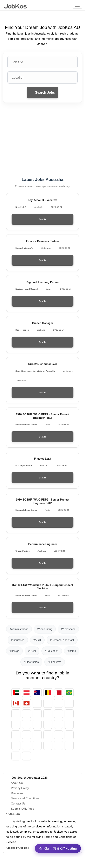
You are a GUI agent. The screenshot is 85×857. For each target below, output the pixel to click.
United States (26, 756)
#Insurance (17, 640)
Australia (37, 692)
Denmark (69, 703)
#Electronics (31, 661)
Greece (48, 713)
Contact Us (18, 803)
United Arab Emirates (16, 692)
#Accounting (44, 629)
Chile (37, 703)
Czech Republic (48, 703)
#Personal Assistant (62, 640)
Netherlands (26, 734)
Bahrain (58, 692)
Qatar (26, 745)
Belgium (48, 692)
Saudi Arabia (37, 745)
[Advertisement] (42, 140)
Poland (69, 734)
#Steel (32, 651)
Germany (58, 703)
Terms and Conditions (25, 798)
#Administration (19, 629)
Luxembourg (69, 724)
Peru (58, 734)
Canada (16, 703)
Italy (26, 724)
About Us (17, 782)
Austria (26, 692)
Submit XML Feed (22, 808)
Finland (26, 713)
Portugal (16, 745)
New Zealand (48, 734)
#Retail (71, 651)
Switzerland (26, 703)
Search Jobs (44, 92)
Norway (37, 734)
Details (42, 219)
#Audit (37, 640)
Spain (16, 713)
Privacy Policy (20, 788)
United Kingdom (16, 756)
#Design (14, 651)
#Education (51, 651)
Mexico (16, 734)
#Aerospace (68, 629)
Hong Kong (58, 713)
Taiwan (69, 745)
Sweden (48, 745)
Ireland (69, 713)
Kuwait (58, 724)
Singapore (58, 745)
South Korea (48, 724)
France (37, 713)
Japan (37, 724)
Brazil (69, 692)
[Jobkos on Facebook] (32, 847)
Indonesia (16, 724)
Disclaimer (18, 793)
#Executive (54, 661)
